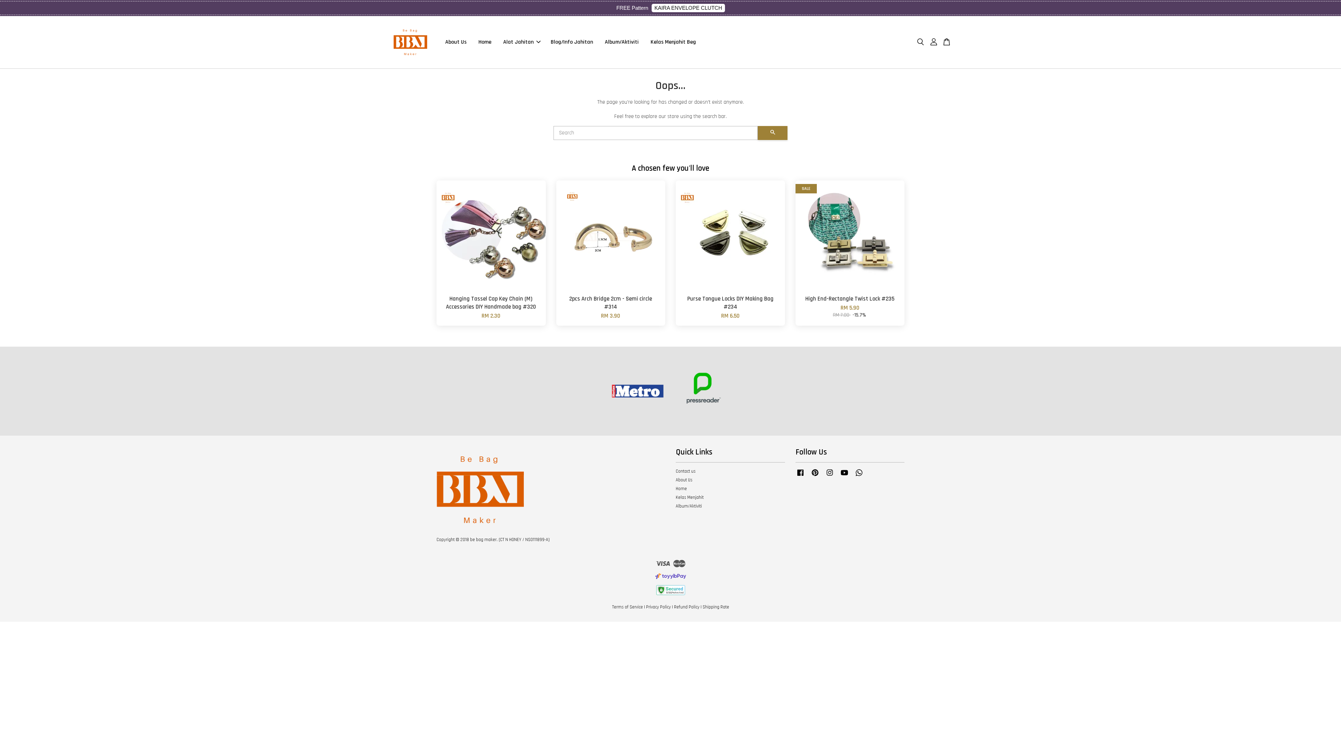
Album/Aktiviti (622, 42)
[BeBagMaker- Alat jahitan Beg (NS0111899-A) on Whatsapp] (859, 476)
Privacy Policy (658, 607)
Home (484, 42)
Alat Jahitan (518, 42)
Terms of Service (627, 607)
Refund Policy (686, 607)
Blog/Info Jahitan (572, 42)
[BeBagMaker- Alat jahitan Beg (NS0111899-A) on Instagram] (830, 476)
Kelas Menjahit (690, 497)
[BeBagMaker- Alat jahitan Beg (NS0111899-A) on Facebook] (800, 476)
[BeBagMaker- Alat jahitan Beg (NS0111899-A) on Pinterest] (815, 476)
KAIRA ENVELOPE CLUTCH (688, 8)
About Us (456, 42)
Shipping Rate (716, 607)
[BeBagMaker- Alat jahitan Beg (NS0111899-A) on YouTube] (844, 476)
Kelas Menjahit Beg (673, 42)
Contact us (686, 471)
